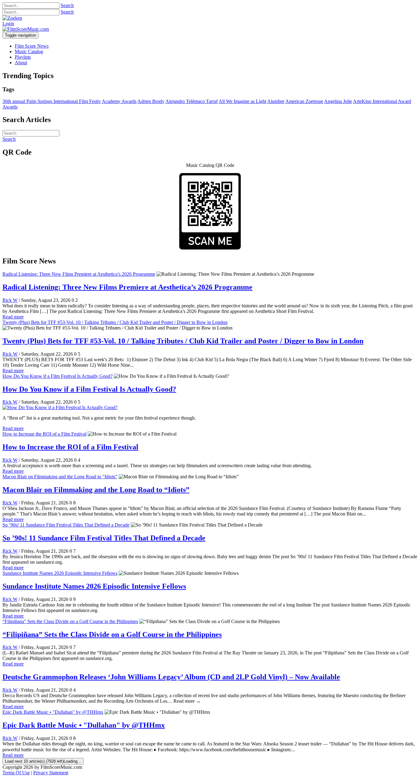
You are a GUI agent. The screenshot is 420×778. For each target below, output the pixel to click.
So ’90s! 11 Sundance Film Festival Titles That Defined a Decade (65, 524)
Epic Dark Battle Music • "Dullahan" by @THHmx (52, 712)
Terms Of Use (16, 772)
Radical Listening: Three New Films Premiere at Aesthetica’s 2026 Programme (78, 274)
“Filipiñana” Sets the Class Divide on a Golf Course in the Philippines (70, 621)
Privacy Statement (50, 772)
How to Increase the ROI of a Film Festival (44, 433)
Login (8, 23)
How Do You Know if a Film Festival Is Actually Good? (57, 376)
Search (67, 5)
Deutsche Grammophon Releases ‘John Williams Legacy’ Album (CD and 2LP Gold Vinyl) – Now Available (171, 677)
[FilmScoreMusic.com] (25, 29)
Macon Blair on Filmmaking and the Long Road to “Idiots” (59, 476)
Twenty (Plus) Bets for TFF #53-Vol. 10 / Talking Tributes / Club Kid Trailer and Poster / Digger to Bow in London (115, 322)
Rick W (10, 300)
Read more (13, 316)
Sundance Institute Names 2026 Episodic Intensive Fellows (59, 573)
